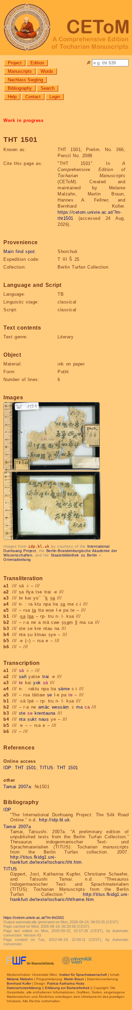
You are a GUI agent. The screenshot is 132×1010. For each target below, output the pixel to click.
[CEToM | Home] (66, 27)
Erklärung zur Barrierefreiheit (67, 988)
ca (87, 707)
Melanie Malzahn (20, 979)
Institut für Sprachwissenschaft (83, 974)
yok (37, 682)
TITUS (46, 767)
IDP (7, 767)
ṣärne (64, 688)
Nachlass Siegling (25, 79)
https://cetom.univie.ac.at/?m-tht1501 (33, 918)
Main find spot (19, 251)
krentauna (45, 713)
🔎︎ (88, 62)
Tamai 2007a (17, 786)
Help (12, 96)
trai (45, 676)
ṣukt (32, 719)
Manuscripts (20, 71)
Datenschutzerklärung (24, 988)
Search (47, 88)
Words (47, 71)
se (29, 713)
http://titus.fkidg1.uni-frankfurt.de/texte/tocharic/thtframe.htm (69, 897)
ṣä (45, 682)
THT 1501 (25, 767)
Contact (33, 96)
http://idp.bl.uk (54, 819)
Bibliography (20, 88)
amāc (44, 707)
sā (21, 670)
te (21, 682)
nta (22, 719)
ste (22, 713)
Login (54, 96)
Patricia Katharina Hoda (65, 983)
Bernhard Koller (19, 983)
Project (15, 62)
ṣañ (23, 676)
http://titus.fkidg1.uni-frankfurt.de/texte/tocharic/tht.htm (46, 860)
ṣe (49, 694)
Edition (37, 62)
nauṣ (44, 719)
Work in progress (23, 120)
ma (79, 707)
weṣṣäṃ (60, 707)
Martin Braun (74, 979)
